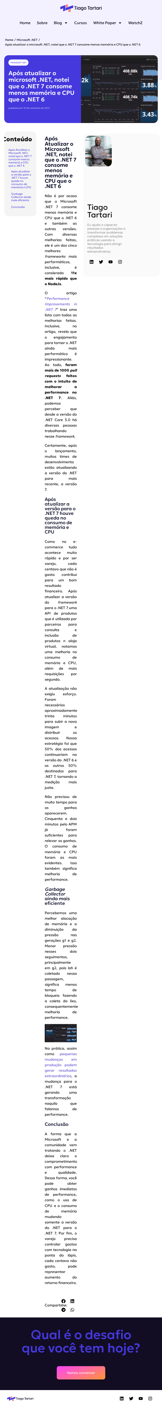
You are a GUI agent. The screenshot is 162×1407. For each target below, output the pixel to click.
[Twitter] (101, 262)
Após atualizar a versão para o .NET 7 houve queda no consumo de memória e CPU (21, 179)
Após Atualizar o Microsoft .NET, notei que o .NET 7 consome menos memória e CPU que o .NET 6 (20, 157)
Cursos (80, 22)
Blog (58, 22)
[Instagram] (120, 262)
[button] (63, 1301)
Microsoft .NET (27, 40)
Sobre (42, 22)
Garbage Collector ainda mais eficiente (21, 197)
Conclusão (18, 207)
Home (25, 22)
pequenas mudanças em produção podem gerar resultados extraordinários (61, 1065)
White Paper (104, 22)
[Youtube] (110, 262)
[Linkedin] (91, 262)
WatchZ (135, 22)
